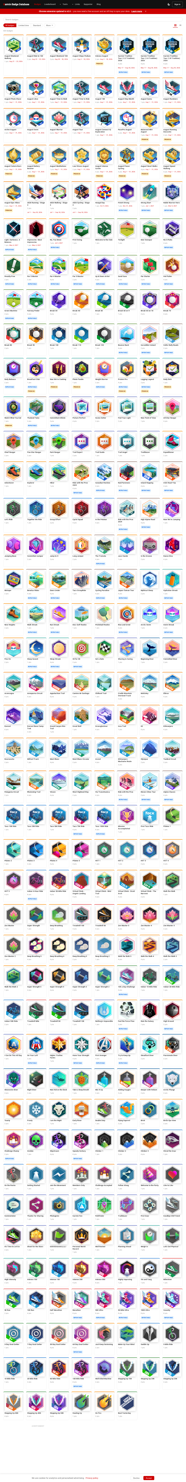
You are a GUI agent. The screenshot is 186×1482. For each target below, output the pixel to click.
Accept (149, 1478)
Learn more (136, 11)
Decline (136, 1478)
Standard (37, 25)
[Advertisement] (93, 1447)
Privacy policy (92, 1478)
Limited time (23, 25)
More (50, 25)
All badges (9, 25)
